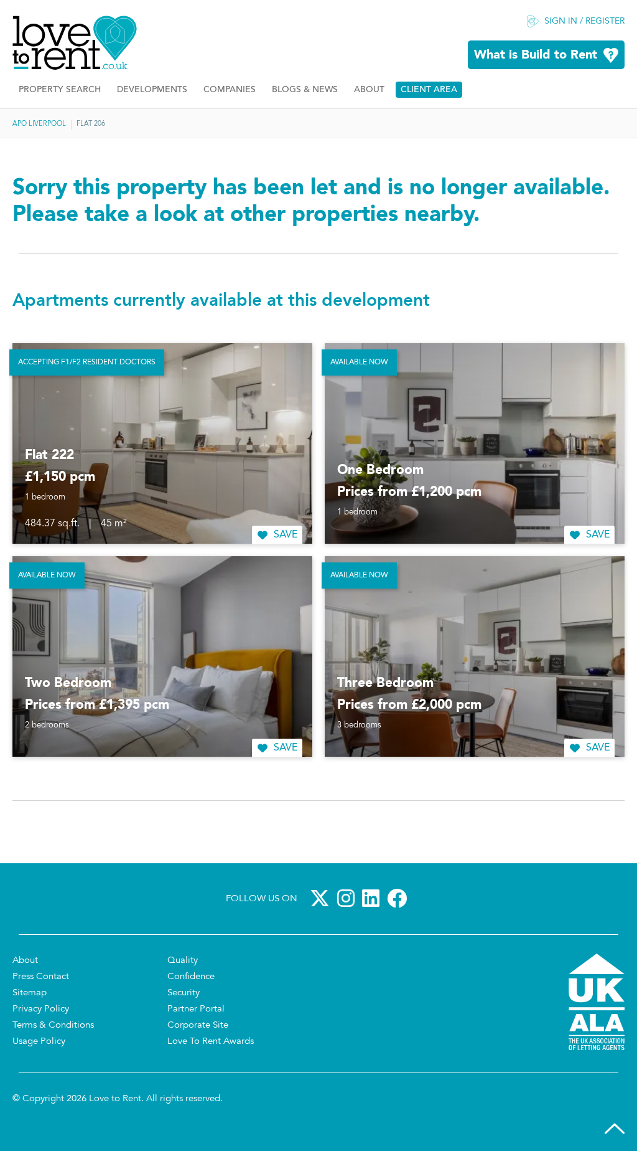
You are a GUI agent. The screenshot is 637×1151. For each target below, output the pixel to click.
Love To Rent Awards (210, 1041)
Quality (182, 960)
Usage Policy (38, 1041)
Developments (152, 90)
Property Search (60, 90)
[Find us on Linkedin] (373, 898)
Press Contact (40, 977)
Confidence (191, 977)
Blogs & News (305, 90)
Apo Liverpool (39, 124)
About (369, 90)
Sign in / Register (584, 21)
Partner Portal (196, 1009)
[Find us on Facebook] (399, 898)
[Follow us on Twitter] (322, 898)
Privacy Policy (40, 1009)
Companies (229, 90)
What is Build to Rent (535, 55)
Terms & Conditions (53, 1025)
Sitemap (29, 993)
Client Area (429, 90)
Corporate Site (197, 1025)
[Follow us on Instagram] (348, 898)
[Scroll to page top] (615, 1129)
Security (183, 993)
